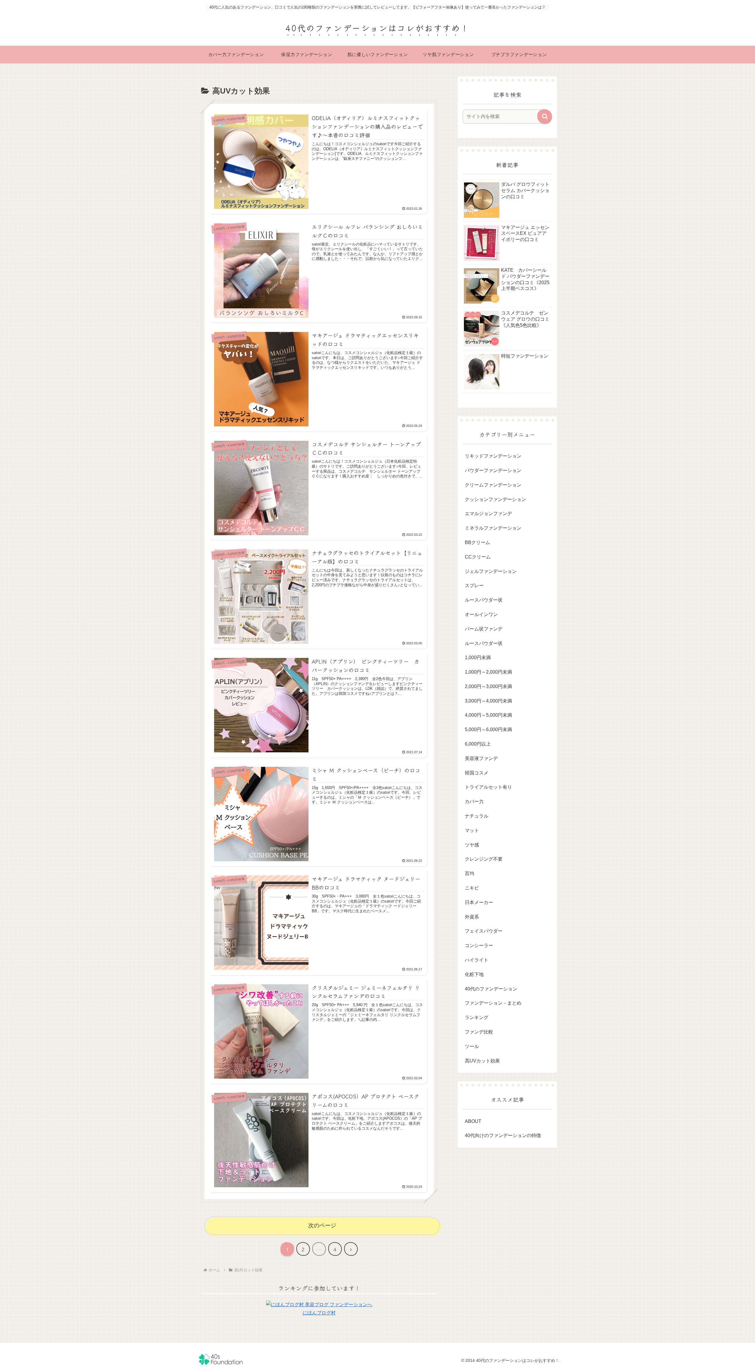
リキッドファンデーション (493, 455)
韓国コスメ (476, 772)
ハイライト (476, 959)
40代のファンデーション (491, 988)
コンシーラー (479, 945)
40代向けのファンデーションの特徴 (503, 1135)
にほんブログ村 (319, 1312)
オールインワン (481, 614)
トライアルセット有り (488, 787)
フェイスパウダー (484, 931)
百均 (469, 873)
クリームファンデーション (493, 484)
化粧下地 (474, 974)
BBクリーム (477, 542)
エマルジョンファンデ (488, 513)
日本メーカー (479, 902)
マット (472, 830)
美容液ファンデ (481, 758)
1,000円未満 (478, 657)
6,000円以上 (478, 743)
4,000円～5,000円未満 (488, 715)
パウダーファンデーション (493, 470)
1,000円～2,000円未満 (488, 671)
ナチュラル (476, 815)
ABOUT (473, 1121)
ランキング (476, 1017)
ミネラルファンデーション (493, 527)
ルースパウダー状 (484, 599)
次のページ (322, 1225)
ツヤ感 (472, 844)
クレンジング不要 (484, 859)
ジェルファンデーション (491, 571)
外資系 (472, 916)
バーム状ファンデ (484, 628)
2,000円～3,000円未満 (488, 686)
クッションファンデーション (495, 499)
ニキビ (472, 887)
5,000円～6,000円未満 (488, 729)
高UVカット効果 (482, 1060)
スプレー (474, 585)
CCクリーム (478, 556)
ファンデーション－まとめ (493, 1003)
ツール (472, 1046)
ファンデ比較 (479, 1031)
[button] (544, 116)
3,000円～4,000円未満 (488, 700)
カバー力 (474, 801)
